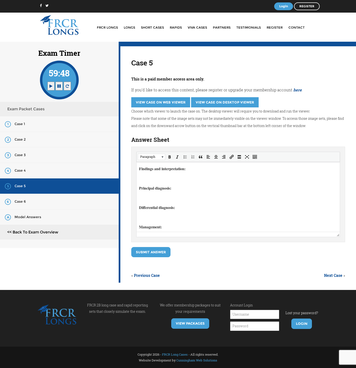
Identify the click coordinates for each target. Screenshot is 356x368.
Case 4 (20, 170)
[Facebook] (41, 5)
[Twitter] (47, 5)
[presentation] (151, 157)
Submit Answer (151, 252)
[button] (151, 157)
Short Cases (152, 27)
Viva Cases (197, 27)
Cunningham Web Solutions (196, 360)
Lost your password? (302, 313)
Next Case (333, 275)
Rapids (176, 27)
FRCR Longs (107, 27)
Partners (222, 27)
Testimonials (248, 27)
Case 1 (20, 124)
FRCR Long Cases (175, 354)
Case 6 (20, 201)
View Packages (190, 323)
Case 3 (20, 155)
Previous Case (147, 275)
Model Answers (28, 217)
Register (306, 6)
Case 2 (20, 139)
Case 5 (20, 186)
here (297, 89)
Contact (296, 27)
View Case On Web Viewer (161, 102)
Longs (129, 27)
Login (283, 6)
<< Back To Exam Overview (32, 232)
